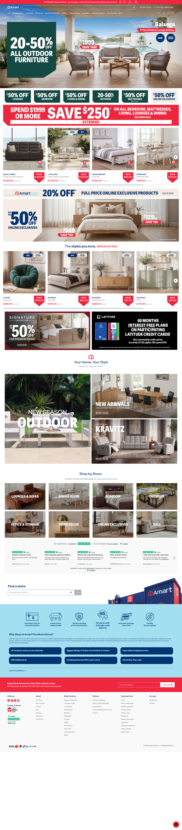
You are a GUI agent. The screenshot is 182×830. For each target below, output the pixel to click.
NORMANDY (141, 174)
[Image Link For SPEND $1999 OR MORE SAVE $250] (91, 115)
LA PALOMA (53, 174)
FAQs (123, 700)
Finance (95, 713)
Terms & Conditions (99, 700)
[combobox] (79, 7)
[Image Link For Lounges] (18, 96)
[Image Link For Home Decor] (69, 524)
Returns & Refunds (127, 703)
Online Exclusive (69, 732)
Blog (37, 710)
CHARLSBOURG (98, 174)
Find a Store (147, 7)
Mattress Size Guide (127, 719)
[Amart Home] (13, 7)
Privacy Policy (97, 707)
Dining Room (68, 710)
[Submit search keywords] (134, 7)
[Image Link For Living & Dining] (76, 96)
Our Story (39, 700)
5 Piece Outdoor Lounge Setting (58, 177)
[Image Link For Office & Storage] (25, 524)
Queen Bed (96, 177)
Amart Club (39, 719)
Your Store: (164, 7)
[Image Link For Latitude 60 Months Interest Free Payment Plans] (134, 330)
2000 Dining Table (142, 177)
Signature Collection (70, 700)
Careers (38, 707)
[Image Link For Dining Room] (69, 496)
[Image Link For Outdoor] (106, 96)
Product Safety (126, 710)
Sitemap (38, 713)
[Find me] (71, 592)
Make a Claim (125, 732)
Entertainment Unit (98, 300)
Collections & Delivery (128, 726)
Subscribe (166, 685)
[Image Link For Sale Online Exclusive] (91, 220)
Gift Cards (67, 729)
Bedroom (67, 713)
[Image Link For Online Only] (113, 524)
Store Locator (40, 703)
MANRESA (52, 298)
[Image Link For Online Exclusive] (164, 96)
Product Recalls (126, 729)
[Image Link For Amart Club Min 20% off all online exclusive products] (91, 193)
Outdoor (67, 719)
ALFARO (6, 298)
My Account (153, 700)
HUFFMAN (140, 298)
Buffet (138, 300)
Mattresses (67, 716)
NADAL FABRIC (9, 174)
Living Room (68, 707)
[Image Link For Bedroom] (47, 96)
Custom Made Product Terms (102, 710)
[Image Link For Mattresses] (135, 96)
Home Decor (68, 726)
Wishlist (151, 703)
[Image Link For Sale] (156, 524)
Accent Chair (7, 300)
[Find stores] (77, 592)
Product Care (125, 713)
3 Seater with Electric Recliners (13, 177)
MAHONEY (96, 298)
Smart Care (124, 716)
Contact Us (39, 716)
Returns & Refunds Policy (101, 703)
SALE (66, 735)
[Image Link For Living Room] (25, 496)
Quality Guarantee (127, 707)
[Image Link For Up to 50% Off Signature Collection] (47, 330)
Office (66, 722)
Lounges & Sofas (69, 703)
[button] (2, 46)
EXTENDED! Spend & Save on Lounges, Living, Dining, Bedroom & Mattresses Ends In (91, 1)
